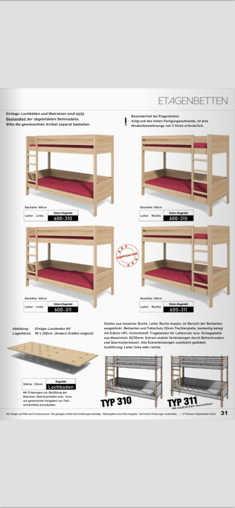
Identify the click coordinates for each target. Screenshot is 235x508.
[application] (117, 254)
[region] (117, 254)
